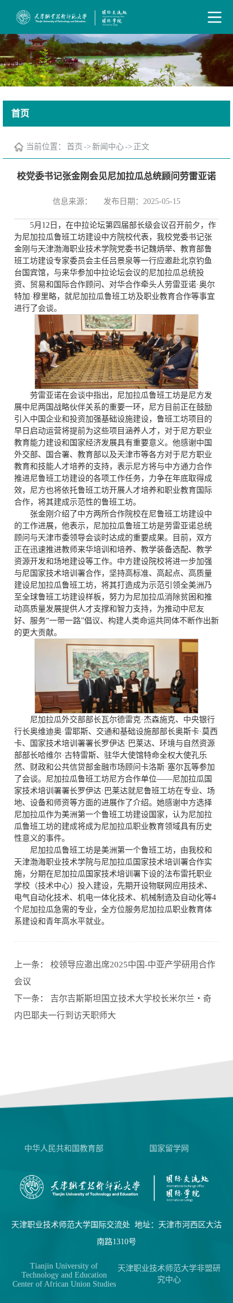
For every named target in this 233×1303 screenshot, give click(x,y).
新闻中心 (108, 146)
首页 (75, 146)
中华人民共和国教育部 (63, 1148)
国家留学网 (169, 1148)
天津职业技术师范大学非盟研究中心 (169, 1274)
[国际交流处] (116, 17)
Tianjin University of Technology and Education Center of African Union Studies (64, 1275)
